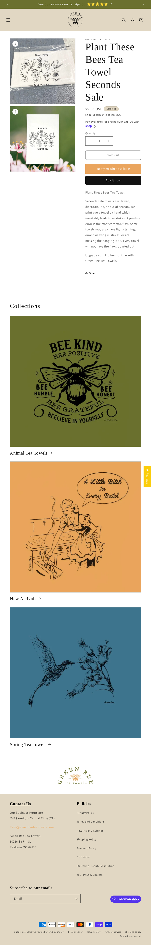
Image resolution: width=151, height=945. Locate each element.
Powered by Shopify (54, 931)
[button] (8, 20)
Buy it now (113, 180)
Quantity (90, 133)
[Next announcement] (143, 4)
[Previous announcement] (7, 4)
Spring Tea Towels (28, 744)
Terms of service (113, 931)
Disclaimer (83, 857)
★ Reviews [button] (147, 476)
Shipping (90, 114)
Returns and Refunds (90, 830)
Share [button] (93, 273)
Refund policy (94, 931)
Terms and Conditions (91, 821)
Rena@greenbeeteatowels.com (32, 827)
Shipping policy (133, 931)
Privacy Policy (85, 812)
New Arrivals (23, 598)
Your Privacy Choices (90, 875)
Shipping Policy (86, 839)
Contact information (130, 936)
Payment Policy (86, 848)
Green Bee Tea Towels (33, 931)
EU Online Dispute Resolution (95, 866)
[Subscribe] (76, 898)
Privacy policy (75, 931)
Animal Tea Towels (29, 453)
